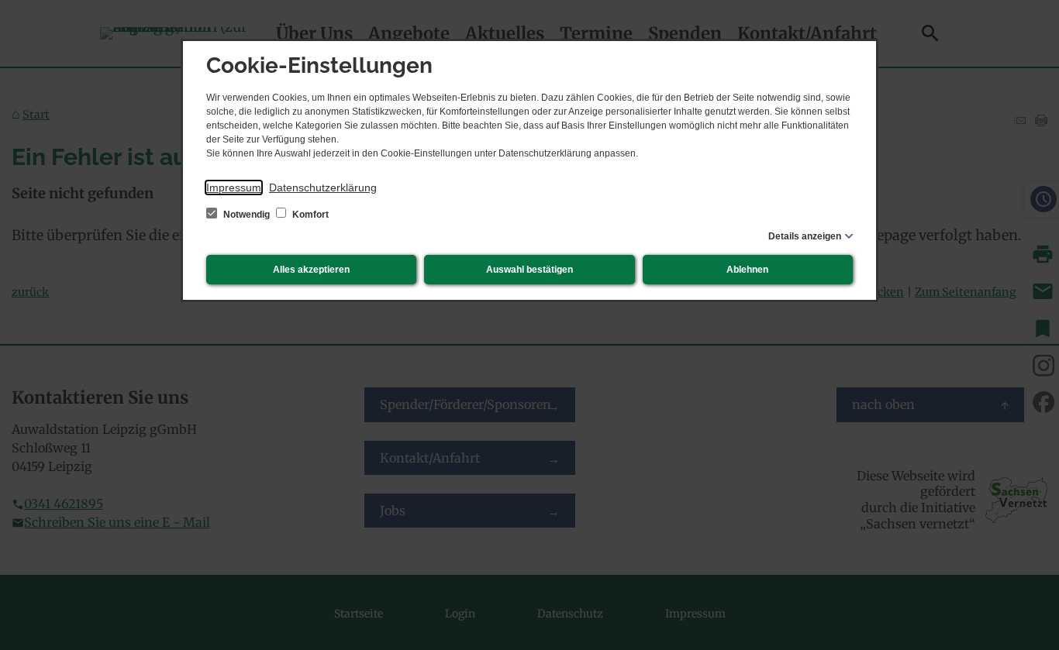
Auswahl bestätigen (529, 269)
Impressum (233, 187)
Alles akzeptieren (311, 269)
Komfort (309, 214)
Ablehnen (747, 269)
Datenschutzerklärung (323, 187)
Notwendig (246, 214)
